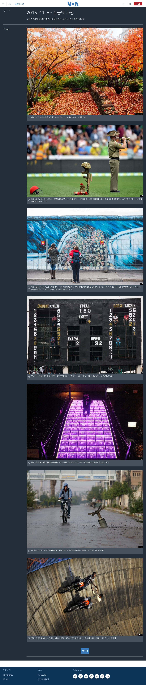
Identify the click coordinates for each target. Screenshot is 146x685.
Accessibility (42, 675)
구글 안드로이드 (8, 675)
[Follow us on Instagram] (91, 676)
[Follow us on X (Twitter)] (80, 676)
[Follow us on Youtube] (86, 676)
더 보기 (85, 651)
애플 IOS (5, 679)
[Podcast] (102, 676)
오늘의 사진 (19, 4)
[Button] (6, 30)
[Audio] (123, 4)
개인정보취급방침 (43, 679)
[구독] (107, 676)
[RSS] (97, 676)
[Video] (130, 4)
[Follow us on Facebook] (75, 676)
